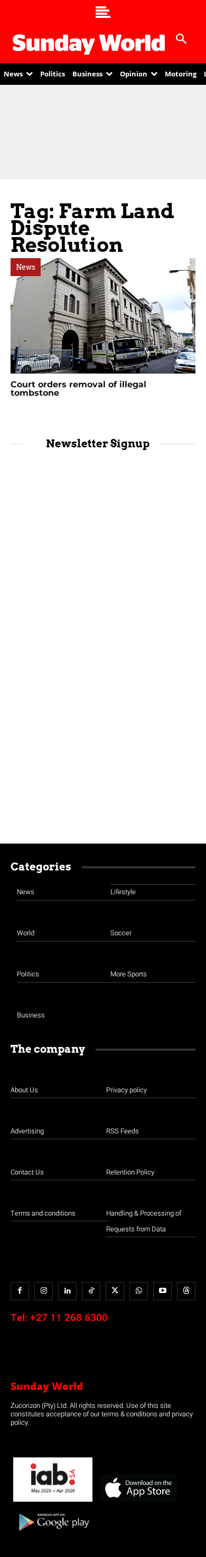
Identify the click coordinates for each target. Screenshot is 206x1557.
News (25, 267)
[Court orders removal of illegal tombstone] (103, 316)
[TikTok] (91, 1291)
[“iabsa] (53, 1502)
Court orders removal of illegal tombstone (78, 388)
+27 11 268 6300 (69, 1317)
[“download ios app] (137, 1502)
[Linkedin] (67, 1291)
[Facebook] (20, 1291)
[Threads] (186, 1291)
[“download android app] (53, 1535)
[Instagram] (43, 1291)
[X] (115, 1291)
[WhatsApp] (138, 1291)
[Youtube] (162, 1291)
